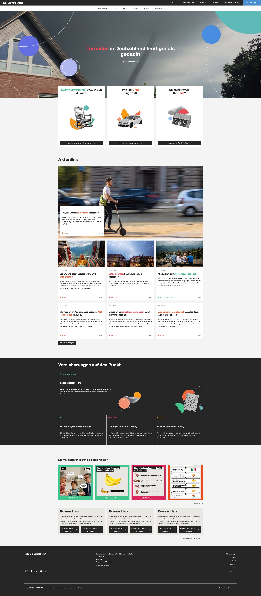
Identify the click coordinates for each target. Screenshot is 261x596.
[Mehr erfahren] (130, 54)
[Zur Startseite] (13, 3)
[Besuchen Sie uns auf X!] (36, 571)
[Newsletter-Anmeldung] (46, 571)
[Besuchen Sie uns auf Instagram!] (26, 571)
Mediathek (203, 3)
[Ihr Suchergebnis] (173, 3)
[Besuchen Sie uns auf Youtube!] (41, 571)
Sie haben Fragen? (252, 3)
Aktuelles (216, 3)
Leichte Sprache (186, 3)
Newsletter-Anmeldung (232, 3)
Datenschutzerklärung (85, 523)
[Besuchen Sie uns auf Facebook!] (31, 571)
